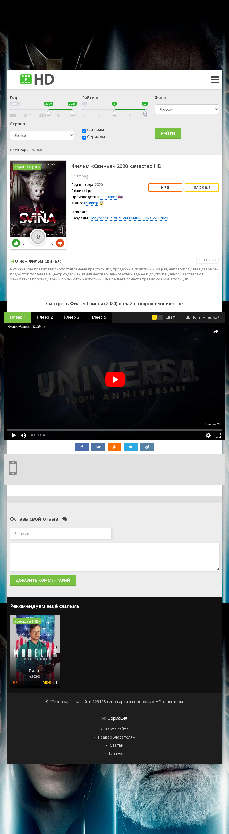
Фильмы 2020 (156, 217)
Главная (117, 753)
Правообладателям (116, 737)
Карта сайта (116, 729)
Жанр (160, 97)
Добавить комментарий (43, 580)
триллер (91, 202)
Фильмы (95, 130)
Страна (17, 123)
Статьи (116, 745)
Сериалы (96, 136)
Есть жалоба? (206, 317)
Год (13, 97)
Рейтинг (90, 97)
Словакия (108, 196)
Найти (168, 133)
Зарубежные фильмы (109, 217)
